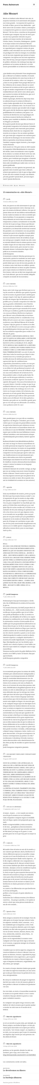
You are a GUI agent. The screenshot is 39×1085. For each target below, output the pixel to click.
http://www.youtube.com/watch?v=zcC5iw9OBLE (19, 1055)
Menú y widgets (34, 6)
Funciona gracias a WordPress (11, 1082)
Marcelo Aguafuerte (13, 1017)
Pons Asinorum (11, 4)
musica (23, 185)
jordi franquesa (12, 594)
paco (16, 185)
